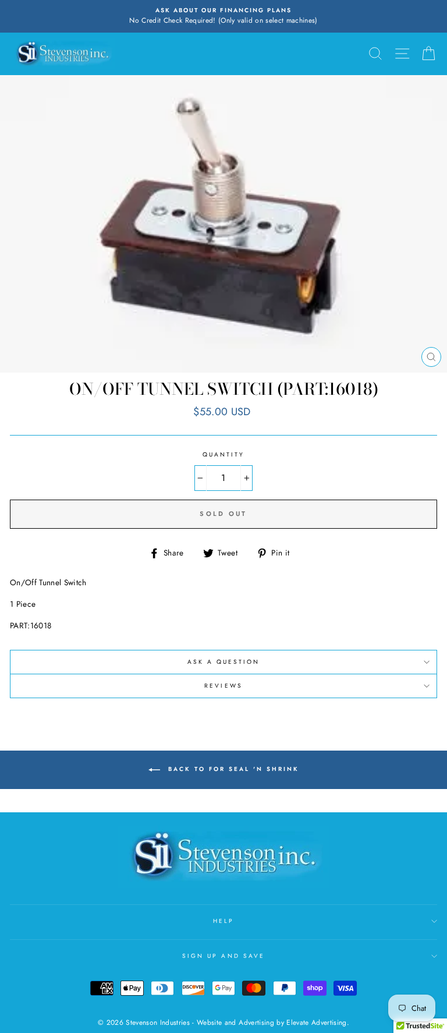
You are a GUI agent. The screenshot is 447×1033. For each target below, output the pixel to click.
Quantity (223, 454)
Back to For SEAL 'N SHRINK (232, 769)
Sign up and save (223, 955)
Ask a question (223, 661)
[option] (223, 16)
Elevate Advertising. (317, 1022)
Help (223, 921)
